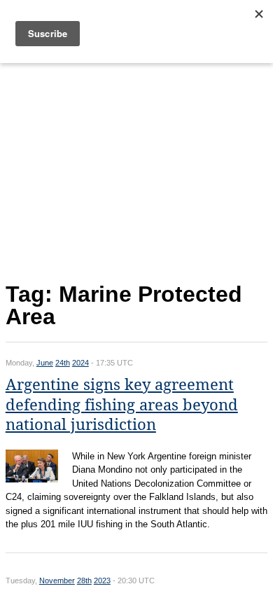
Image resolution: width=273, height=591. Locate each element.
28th (84, 580)
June (44, 363)
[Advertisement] (136, 169)
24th (62, 363)
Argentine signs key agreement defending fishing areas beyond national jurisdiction (122, 405)
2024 (80, 363)
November (57, 580)
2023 (102, 580)
